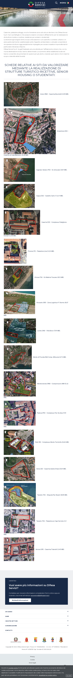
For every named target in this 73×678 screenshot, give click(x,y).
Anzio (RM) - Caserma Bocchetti (54, 94)
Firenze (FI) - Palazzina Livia (41, 251)
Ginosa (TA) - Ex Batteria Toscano (49, 277)
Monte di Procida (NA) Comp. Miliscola (49, 357)
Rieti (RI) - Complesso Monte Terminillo (52, 442)
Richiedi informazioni (20, 600)
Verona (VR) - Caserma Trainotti (50, 549)
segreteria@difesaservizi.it (40, 595)
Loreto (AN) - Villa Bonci (48, 331)
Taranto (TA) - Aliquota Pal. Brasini (52, 495)
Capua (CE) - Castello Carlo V (49, 196)
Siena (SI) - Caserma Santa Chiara (51, 469)
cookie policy (13, 668)
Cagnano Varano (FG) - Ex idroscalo (51, 170)
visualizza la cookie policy (48, 675)
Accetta (69, 676)
